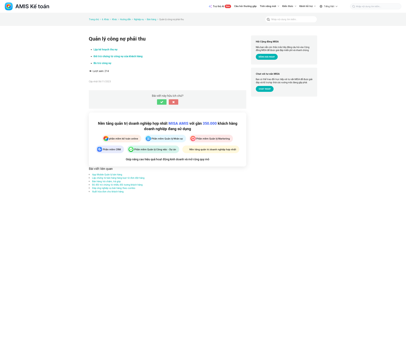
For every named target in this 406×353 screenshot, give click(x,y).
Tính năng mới (268, 6)
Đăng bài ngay (267, 57)
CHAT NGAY (265, 89)
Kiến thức (287, 6)
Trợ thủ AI (221, 6)
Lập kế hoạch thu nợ (105, 49)
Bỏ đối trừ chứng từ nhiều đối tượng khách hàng (117, 184)
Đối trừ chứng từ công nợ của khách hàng (118, 56)
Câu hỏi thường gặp (245, 6)
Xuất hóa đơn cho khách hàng (108, 191)
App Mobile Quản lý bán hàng (107, 174)
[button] (162, 102)
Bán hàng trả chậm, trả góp (106, 181)
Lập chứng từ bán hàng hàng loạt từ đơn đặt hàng (118, 177)
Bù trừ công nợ (102, 63)
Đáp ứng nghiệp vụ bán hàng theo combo (113, 188)
